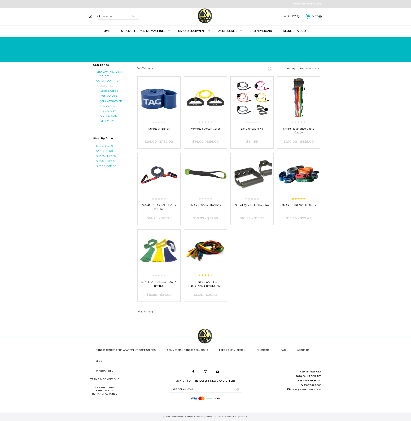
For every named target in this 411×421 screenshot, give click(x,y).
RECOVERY (107, 121)
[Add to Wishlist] (159, 115)
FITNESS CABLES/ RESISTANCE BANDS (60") (205, 283)
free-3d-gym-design (232, 350)
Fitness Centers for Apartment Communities (126, 350)
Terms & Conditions (104, 379)
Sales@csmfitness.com (305, 389)
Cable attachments (111, 100)
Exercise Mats (108, 111)
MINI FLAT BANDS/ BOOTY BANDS (159, 283)
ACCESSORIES (227, 31)
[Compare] (166, 115)
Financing (263, 350)
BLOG (99, 360)
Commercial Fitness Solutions (187, 350)
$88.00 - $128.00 (106, 156)
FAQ (283, 350)
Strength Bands (159, 128)
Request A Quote (296, 31)
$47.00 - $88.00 (105, 151)
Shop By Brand (261, 31)
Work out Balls (108, 95)
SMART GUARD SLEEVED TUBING (159, 207)
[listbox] (309, 68)
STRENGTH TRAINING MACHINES (143, 31)
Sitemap (243, 416)
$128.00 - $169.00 (106, 161)
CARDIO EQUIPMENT (192, 31)
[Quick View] (152, 115)
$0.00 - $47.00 (104, 145)
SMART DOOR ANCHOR (205, 205)
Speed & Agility (108, 116)
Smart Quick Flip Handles (252, 205)
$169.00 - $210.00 (106, 166)
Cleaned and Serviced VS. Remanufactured (105, 390)
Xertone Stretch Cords (205, 128)
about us (303, 350)
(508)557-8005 (312, 3)
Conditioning (107, 106)
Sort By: (291, 68)
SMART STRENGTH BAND (298, 205)
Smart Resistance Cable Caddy (298, 130)
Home (106, 31)
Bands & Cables (109, 90)
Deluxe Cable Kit (252, 128)
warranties (104, 370)
